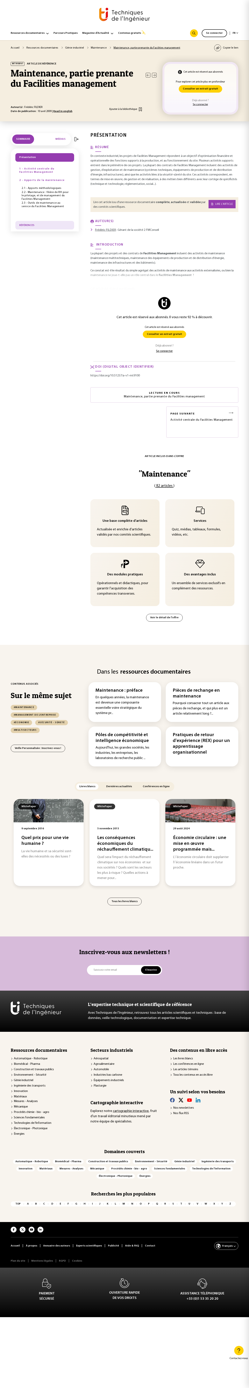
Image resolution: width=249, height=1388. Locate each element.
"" (164, 474)
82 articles (164, 486)
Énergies (19, 1133)
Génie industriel (23, 1080)
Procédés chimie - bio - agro (31, 1112)
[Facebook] (172, 1100)
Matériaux (20, 1096)
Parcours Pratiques (65, 33)
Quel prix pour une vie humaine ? (45, 841)
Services (200, 521)
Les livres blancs (183, 1058)
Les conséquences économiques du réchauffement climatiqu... (125, 844)
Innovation (21, 1091)
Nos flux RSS (181, 1113)
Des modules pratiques (125, 574)
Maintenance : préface (119, 690)
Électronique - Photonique (30, 1128)
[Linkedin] (198, 1100)
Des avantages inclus (200, 574)
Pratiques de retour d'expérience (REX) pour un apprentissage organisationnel (201, 744)
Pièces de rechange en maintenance (196, 693)
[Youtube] (189, 1100)
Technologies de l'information (32, 1123)
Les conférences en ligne (188, 1064)
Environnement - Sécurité (30, 1074)
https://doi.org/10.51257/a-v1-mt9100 (115, 375)
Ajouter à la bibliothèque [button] (123, 109)
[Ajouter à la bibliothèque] (140, 109)
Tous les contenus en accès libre (193, 1074)
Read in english (62, 111)
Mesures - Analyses (26, 1101)
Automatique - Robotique (30, 1058)
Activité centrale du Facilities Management (201, 416)
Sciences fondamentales (29, 1117)
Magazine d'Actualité (95, 33)
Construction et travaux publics (34, 1069)
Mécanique (21, 1106)
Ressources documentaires (28, 33)
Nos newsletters (183, 1107)
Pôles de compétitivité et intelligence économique (122, 738)
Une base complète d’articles (125, 521)
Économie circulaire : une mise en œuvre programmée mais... (199, 844)
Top (18, 1203)
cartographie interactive (131, 1111)
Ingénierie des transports (30, 1085)
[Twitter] (181, 1100)
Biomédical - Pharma (27, 1064)
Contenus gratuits (129, 33)
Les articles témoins (185, 1069)
